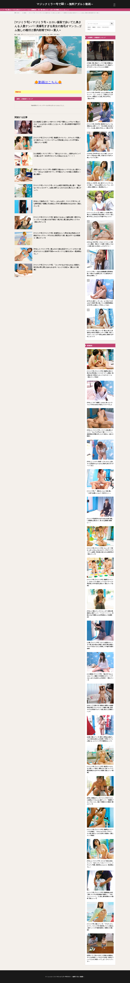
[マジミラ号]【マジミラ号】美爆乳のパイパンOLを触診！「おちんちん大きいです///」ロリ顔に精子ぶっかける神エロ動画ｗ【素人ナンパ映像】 (100, 832)
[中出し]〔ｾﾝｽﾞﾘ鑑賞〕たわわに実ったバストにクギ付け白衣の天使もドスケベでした (100, 403)
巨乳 (55, 34)
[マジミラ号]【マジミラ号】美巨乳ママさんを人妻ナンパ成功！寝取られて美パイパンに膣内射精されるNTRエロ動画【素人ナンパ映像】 (100, 769)
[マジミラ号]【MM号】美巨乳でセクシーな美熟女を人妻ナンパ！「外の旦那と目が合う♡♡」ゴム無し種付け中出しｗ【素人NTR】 (100, 126)
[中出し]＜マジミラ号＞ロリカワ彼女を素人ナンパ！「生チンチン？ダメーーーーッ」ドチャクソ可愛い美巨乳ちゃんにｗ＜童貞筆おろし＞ (100, 864)
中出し (45, 34)
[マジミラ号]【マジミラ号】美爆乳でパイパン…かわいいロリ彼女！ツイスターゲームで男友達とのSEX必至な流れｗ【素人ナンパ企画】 (100, 582)
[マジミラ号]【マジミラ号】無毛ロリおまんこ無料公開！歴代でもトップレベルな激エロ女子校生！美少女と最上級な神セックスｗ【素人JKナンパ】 (57, 219)
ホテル (99, 27)
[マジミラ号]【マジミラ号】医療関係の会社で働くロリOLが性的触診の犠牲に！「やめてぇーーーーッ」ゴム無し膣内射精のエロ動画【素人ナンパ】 (100, 895)
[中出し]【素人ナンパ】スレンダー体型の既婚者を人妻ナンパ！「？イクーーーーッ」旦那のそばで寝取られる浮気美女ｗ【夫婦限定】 (100, 614)
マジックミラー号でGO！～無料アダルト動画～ (65, 4)
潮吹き (58, 34)
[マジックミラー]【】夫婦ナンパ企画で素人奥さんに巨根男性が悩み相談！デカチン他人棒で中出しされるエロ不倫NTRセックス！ (100, 214)
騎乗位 (94, 27)
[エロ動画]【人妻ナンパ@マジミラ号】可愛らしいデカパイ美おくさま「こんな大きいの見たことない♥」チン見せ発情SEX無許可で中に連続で (57, 124)
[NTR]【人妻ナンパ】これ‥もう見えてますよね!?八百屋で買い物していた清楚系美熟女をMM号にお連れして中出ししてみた (100, 303)
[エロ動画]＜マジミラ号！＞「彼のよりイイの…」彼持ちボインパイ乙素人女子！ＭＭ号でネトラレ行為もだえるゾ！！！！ (57, 155)
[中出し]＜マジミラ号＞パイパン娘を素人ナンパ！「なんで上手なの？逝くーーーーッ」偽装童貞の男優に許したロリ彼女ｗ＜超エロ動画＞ (100, 433)
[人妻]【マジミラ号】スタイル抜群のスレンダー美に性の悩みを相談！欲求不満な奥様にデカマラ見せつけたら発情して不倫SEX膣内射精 (100, 645)
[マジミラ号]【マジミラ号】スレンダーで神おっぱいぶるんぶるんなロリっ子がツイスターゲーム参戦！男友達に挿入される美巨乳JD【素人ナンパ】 (100, 551)
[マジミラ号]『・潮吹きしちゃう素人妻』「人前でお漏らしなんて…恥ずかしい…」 (99, 492)
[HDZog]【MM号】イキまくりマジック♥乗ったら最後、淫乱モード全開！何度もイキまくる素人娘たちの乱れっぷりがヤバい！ (100, 244)
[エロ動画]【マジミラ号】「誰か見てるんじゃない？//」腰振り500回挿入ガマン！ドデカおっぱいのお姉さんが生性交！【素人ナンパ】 (100, 677)
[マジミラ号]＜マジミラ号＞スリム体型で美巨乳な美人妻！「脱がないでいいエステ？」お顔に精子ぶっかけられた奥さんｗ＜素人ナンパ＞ (57, 187)
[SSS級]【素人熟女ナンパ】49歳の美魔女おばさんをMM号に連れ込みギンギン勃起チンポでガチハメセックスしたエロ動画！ (100, 65)
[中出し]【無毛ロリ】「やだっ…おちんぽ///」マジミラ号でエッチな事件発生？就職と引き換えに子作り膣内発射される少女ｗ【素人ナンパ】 (57, 203)
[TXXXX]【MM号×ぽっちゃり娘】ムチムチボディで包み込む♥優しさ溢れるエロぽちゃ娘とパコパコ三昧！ (100, 155)
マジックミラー (31, 34)
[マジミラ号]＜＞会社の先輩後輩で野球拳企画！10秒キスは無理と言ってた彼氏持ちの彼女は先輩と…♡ (100, 273)
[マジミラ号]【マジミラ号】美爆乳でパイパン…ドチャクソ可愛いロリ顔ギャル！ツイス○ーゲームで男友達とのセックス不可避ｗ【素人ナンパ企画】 (57, 140)
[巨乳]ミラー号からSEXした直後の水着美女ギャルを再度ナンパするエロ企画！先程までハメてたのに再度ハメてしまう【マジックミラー (100, 958)
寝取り (51, 34)
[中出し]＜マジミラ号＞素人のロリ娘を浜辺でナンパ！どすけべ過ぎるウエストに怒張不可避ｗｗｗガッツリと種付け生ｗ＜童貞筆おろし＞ (57, 251)
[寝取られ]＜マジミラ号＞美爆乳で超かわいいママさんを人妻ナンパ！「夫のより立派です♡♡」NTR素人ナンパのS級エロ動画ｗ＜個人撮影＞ (57, 171)
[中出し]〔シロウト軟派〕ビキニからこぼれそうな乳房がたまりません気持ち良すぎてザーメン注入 (100, 463)
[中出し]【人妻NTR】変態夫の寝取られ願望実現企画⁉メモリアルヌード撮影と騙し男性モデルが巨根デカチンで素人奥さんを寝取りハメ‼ (100, 708)
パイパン (25, 34)
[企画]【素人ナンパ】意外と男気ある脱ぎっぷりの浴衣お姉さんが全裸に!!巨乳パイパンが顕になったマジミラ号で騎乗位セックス (100, 739)
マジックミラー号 (39, 34)
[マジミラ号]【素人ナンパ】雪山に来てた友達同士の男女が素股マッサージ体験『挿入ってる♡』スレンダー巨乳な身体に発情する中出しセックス (100, 333)
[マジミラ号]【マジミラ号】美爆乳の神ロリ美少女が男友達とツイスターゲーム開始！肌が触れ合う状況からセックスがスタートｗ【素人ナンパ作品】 (100, 374)
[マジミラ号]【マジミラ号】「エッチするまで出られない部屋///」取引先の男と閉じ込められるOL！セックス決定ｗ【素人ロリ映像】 (57, 267)
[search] (112, 23)
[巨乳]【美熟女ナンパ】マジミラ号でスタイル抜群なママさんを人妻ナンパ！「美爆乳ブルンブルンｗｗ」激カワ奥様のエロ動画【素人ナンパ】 (100, 801)
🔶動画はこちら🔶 (48, 82)
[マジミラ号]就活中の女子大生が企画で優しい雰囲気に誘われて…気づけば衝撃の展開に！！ (100, 520)
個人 (49, 34)
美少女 (89, 27)
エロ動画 (24, 13)
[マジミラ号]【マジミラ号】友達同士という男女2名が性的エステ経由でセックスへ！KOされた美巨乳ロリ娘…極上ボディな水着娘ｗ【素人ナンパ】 (57, 235)
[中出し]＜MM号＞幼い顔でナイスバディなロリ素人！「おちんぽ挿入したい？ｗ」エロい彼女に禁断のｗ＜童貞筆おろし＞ (100, 185)
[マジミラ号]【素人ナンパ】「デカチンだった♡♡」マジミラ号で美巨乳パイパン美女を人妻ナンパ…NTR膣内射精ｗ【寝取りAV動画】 (100, 927)
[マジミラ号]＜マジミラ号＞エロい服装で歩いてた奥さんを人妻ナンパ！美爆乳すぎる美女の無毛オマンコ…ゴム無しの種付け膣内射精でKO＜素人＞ (64, 13)
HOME (17, 13)
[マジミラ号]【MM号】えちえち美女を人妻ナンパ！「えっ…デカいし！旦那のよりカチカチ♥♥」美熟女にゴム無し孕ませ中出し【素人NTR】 (100, 95)
